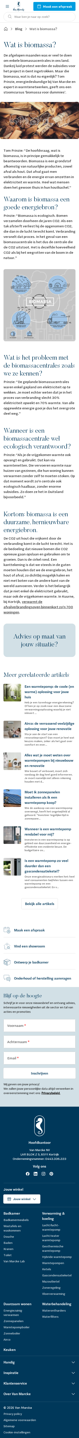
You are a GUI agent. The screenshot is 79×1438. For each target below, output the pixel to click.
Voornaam (15, 1025)
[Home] (6, 28)
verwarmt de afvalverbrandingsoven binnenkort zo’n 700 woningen (38, 606)
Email (12, 1058)
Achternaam (17, 1041)
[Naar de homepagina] (18, 6)
